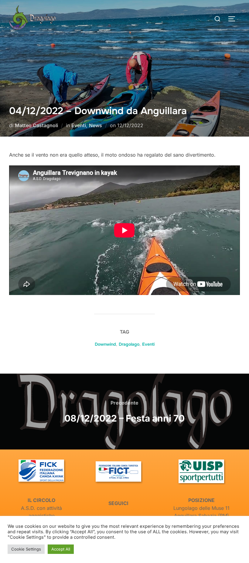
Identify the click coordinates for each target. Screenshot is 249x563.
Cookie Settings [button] (26, 549)
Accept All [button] (60, 549)
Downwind (105, 344)
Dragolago (129, 344)
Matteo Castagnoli (36, 125)
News (95, 125)
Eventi (78, 125)
